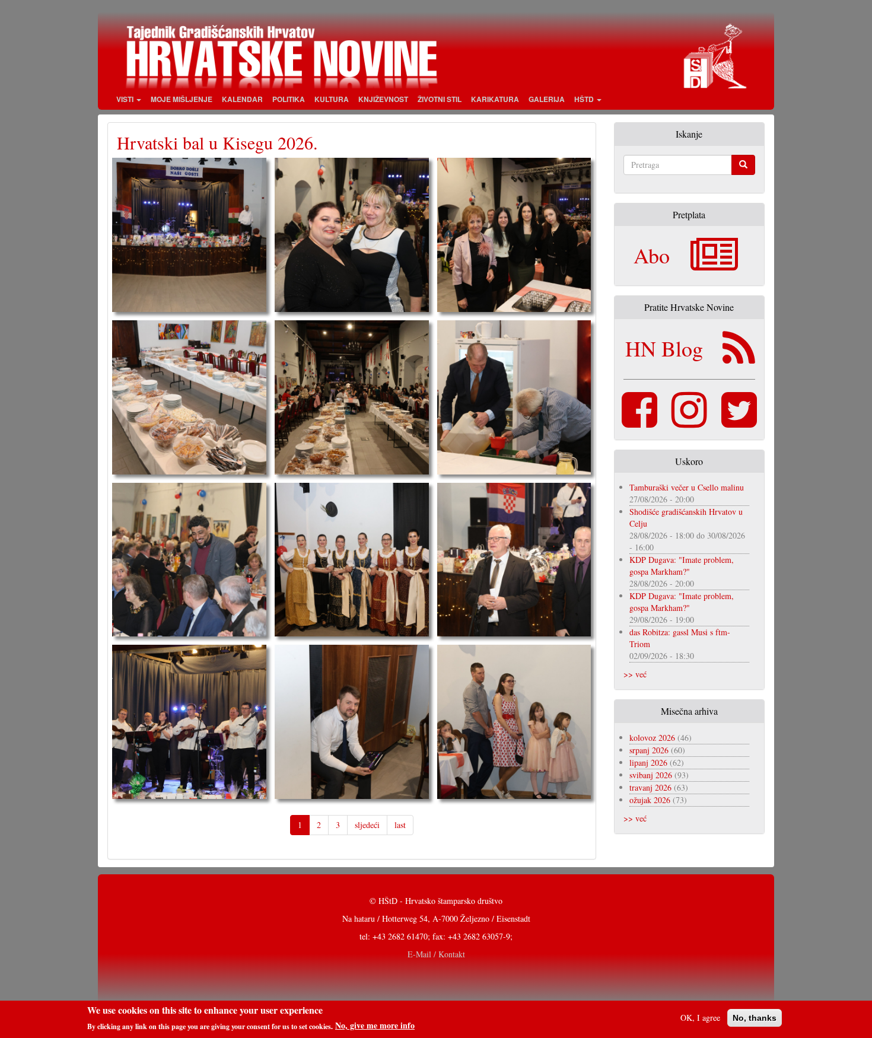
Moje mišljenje (181, 99)
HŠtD (585, 99)
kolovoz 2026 (652, 737)
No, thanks (754, 1018)
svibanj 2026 (650, 775)
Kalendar (242, 99)
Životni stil (440, 99)
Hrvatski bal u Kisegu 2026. (217, 142)
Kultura (331, 99)
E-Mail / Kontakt (436, 954)
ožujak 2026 (649, 799)
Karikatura (495, 99)
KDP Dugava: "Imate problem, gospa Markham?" (681, 565)
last (400, 824)
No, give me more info (375, 1025)
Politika (288, 99)
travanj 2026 (650, 787)
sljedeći (367, 824)
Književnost (383, 99)
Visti (125, 99)
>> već (635, 674)
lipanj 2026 (648, 762)
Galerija (547, 99)
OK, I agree (700, 1017)
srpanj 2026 (649, 750)
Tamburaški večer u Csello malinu (686, 487)
